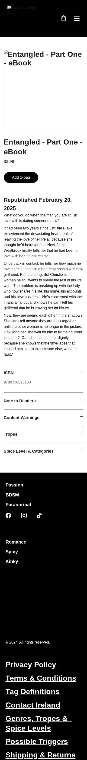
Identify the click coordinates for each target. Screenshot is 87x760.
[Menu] (77, 18)
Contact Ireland (33, 705)
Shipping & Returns (41, 755)
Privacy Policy (31, 664)
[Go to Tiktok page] (39, 515)
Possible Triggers (37, 741)
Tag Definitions (33, 691)
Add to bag (21, 177)
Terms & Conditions (41, 678)
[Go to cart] (64, 18)
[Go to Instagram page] (24, 515)
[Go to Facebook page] (8, 515)
